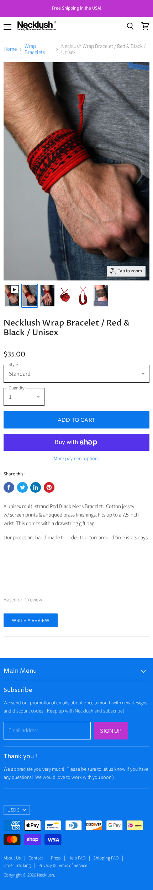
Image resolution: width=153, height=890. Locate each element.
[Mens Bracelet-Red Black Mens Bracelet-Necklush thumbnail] (29, 295)
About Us (12, 858)
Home (10, 49)
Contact (35, 858)
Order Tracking (17, 865)
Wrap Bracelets (35, 49)
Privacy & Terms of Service (62, 865)
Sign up (111, 730)
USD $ (13, 810)
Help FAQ (76, 858)
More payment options (77, 459)
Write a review (30, 620)
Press (55, 858)
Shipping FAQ (105, 858)
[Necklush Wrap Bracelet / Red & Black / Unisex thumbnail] (12, 295)
